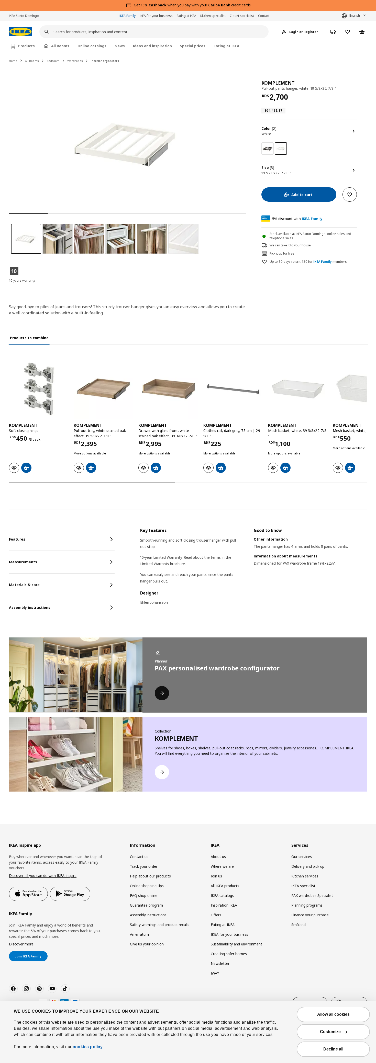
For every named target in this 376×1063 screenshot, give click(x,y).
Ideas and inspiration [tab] (152, 45)
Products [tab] (26, 45)
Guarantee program (146, 905)
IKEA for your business (156, 16)
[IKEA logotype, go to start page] (20, 32)
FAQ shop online (143, 895)
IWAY (215, 973)
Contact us (139, 856)
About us (218, 856)
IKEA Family (127, 16)
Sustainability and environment (236, 944)
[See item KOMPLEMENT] (39, 389)
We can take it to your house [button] (290, 245)
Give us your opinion (147, 944)
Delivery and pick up (307, 866)
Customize (330, 1032)
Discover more (21, 944)
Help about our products (150, 876)
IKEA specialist (303, 885)
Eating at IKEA (186, 16)
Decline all (333, 1049)
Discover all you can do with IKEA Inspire (42, 875)
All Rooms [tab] (60, 45)
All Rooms (32, 61)
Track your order (143, 866)
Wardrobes (75, 61)
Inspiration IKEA (224, 905)
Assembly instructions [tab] (29, 607)
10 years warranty (22, 280)
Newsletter (220, 963)
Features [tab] (17, 539)
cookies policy (88, 1047)
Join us (216, 876)
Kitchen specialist (213, 16)
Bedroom (53, 61)
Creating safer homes (229, 953)
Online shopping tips (147, 885)
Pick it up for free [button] (282, 253)
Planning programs (307, 905)
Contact (263, 16)
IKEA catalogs (222, 895)
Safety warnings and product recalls (159, 924)
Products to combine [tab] (29, 337)
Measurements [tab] (23, 561)
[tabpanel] (253, 570)
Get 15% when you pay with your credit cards (192, 5)
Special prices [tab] (192, 45)
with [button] (297, 218)
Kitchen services (304, 876)
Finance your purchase (310, 914)
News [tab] (120, 45)
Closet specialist (242, 16)
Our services (301, 856)
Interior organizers (105, 61)
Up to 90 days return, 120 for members (308, 262)
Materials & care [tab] (24, 584)
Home (13, 61)
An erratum (139, 934)
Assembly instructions (148, 914)
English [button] (354, 15)
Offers (216, 914)
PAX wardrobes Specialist (312, 895)
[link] (267, 148)
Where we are (222, 866)
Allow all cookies (333, 1014)
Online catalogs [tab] (92, 45)
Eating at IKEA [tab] (226, 45)
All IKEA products (225, 885)
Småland (298, 924)
